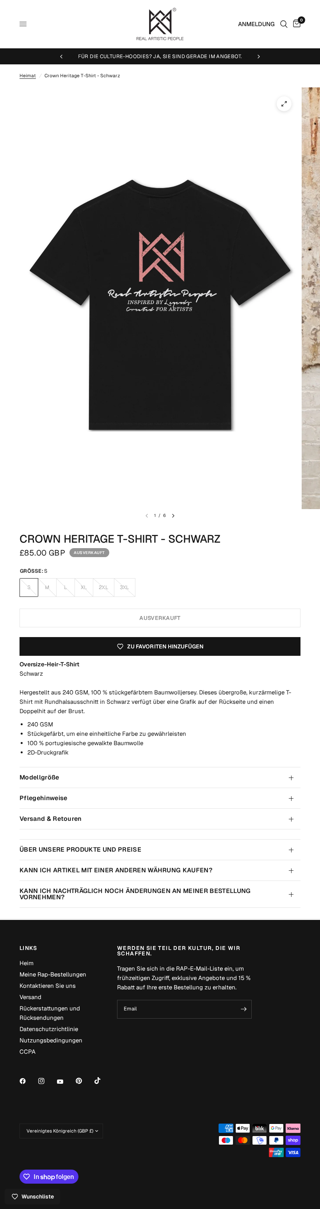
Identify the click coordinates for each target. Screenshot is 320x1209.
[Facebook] (28, 1081)
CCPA (28, 1051)
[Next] (173, 515)
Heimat (28, 76)
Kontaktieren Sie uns (48, 985)
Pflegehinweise (43, 798)
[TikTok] (103, 1080)
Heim (27, 963)
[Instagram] (46, 1081)
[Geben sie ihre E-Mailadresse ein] (244, 1009)
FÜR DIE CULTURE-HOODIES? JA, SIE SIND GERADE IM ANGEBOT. (160, 56)
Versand (30, 997)
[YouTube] (65, 1081)
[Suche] (283, 24)
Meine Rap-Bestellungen (53, 974)
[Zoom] (284, 103)
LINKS (28, 948)
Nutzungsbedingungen (51, 1040)
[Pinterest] (84, 1080)
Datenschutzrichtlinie (49, 1029)
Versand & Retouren (51, 819)
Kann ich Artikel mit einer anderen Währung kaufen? (116, 870)
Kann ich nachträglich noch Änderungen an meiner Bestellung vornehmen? (135, 894)
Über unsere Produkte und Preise (80, 849)
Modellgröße (39, 777)
